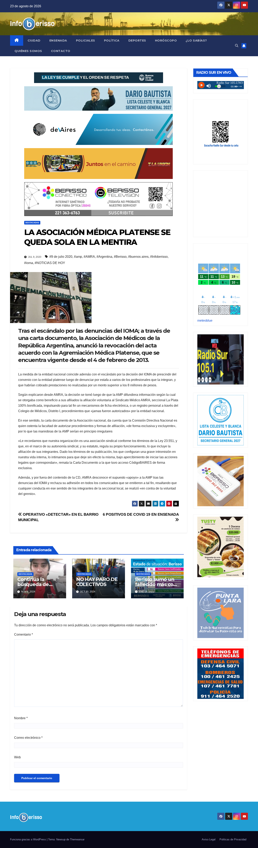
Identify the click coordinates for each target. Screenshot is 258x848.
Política (112, 40)
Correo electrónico (28, 737)
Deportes (137, 40)
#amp (78, 256)
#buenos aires (138, 256)
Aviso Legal (208, 839)
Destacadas (32, 222)
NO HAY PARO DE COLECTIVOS (97, 581)
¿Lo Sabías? (196, 40)
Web (17, 757)
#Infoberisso (159, 256)
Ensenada (58, 40)
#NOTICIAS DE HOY (50, 263)
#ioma (28, 263)
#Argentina (104, 256)
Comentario (23, 634)
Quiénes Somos (28, 51)
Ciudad (34, 40)
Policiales (85, 40)
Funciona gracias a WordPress (28, 839)
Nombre (21, 718)
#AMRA (89, 256)
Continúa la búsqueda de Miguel (33, 584)
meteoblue (204, 320)
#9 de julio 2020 (60, 256)
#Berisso (120, 256)
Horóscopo (166, 40)
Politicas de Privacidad (233, 839)
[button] (236, 45)
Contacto (60, 51)
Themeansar (77, 839)
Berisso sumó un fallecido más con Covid (156, 584)
